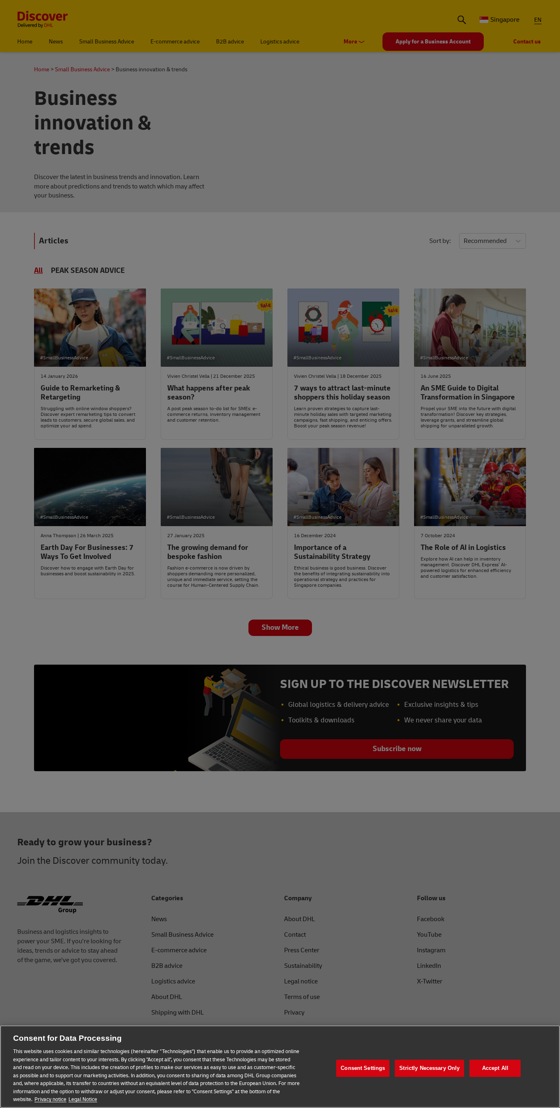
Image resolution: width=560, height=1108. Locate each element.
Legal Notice (82, 1099)
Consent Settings (363, 1068)
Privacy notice (50, 1099)
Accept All (495, 1068)
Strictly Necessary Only (429, 1068)
